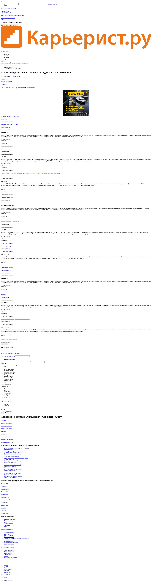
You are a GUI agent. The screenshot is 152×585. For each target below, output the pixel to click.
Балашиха (3, 502)
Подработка (7, 382)
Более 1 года (7, 393)
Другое (6, 522)
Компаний (6, 57)
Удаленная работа (8, 379)
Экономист (4, 84)
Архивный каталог (9, 541)
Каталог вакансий (9, 537)
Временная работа (9, 373)
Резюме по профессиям (10, 558)
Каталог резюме (8, 554)
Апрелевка (3, 497)
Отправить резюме (6, 139)
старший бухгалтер (6, 423)
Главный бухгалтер (6, 81)
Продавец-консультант (10, 519)
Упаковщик (7, 525)
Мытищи (3, 491)
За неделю (6, 405)
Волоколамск (4, 513)
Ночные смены (8, 380)
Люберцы (3, 486)
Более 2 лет (7, 394)
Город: (2, 356)
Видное (3, 510)
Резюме (6, 55)
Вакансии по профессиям (11, 542)
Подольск (3, 489)
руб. (17, 365)
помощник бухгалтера (7, 439)
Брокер (6, 566)
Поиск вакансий (8, 535)
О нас (5, 577)
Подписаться (4, 344)
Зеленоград (4, 494)
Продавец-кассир (8, 521)
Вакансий (6, 54)
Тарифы (6, 556)
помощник (3, 436)
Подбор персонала (6, 12)
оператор (3, 434)
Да (2, 25)
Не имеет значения (9, 369)
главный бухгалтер (6, 428)
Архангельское (5, 500)
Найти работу (7, 534)
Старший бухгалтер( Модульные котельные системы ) (15, 319)
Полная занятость (8, 370)
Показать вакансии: (6, 401)
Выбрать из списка (11, 350)
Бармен (6, 565)
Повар (5, 526)
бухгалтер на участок (6, 426)
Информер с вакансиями (10, 557)
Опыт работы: (4, 386)
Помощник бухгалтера (7, 197)
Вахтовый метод (8, 376)
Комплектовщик (8, 523)
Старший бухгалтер (6, 270)
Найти (2, 412)
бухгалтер (3, 420)
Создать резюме (5, 11)
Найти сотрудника (9, 551)
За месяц (6, 407)
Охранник (6, 570)
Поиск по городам (9, 544)
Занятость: (3, 366)
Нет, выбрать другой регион (10, 25)
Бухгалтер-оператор (6, 148)
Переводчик (7, 572)
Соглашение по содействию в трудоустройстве (16, 538)
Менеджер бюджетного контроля (9, 124)
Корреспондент (8, 569)
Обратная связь (8, 580)
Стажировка (7, 375)
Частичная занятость (9, 372)
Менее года (7, 391)
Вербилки (3, 508)
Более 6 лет (7, 397)
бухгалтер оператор (6, 442)
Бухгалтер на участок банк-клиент (10, 221)
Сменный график (8, 377)
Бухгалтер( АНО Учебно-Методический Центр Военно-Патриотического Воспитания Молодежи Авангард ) (30, 173)
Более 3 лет (7, 396)
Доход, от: (3, 363)
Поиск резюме (8, 553)
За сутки (6, 404)
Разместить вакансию (9, 550)
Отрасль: (3, 350)
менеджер (3, 431)
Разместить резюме (9, 532)
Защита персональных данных (12, 539)
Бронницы (3, 505)
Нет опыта (7, 390)
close (2, 19)
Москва (3, 483)
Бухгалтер (3, 79)
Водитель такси (8, 567)
